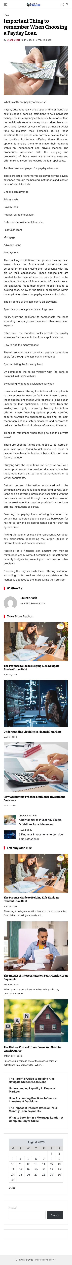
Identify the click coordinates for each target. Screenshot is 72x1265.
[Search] (67, 4)
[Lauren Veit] (10, 603)
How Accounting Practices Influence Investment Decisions (33, 1100)
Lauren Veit (13, 40)
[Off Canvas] (5, 5)
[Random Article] (62, 4)
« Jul (12, 1188)
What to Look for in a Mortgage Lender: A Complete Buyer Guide (36, 1119)
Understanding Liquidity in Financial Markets (32, 731)
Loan (6, 15)
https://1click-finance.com (32, 603)
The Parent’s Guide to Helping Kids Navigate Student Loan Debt (32, 1080)
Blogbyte (51, 1259)
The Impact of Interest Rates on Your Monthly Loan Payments (33, 1109)
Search (13, 1208)
